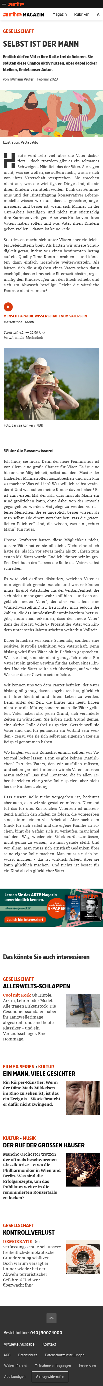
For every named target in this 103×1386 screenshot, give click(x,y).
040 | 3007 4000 (46, 1332)
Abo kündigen (15, 1376)
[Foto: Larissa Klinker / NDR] (51, 383)
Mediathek (34, 337)
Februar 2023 (47, 79)
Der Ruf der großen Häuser (44, 1145)
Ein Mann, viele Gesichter (39, 1074)
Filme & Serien (18, 1067)
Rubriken (82, 14)
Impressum (87, 1365)
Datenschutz (27, 1355)
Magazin (59, 14)
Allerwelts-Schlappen (36, 986)
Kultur (46, 1067)
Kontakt (49, 1344)
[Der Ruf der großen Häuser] (83, 1170)
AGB (7, 1355)
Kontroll (29, 1232)
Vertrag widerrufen (50, 1376)
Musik (29, 1138)
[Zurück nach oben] (51, 1318)
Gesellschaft (18, 31)
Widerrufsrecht (15, 1365)
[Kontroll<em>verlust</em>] (83, 1257)
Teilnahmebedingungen (53, 1365)
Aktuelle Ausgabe (19, 1344)
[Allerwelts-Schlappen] (83, 1010)
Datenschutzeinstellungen (64, 1355)
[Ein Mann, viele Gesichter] (83, 1098)
